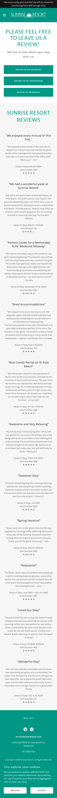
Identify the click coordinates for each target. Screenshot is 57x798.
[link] (28, 15)
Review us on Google (28, 92)
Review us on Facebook (29, 69)
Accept (42, 790)
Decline (15, 790)
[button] (5, 15)
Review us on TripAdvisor (28, 81)
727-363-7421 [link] (28, 751)
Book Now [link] (28, 718)
